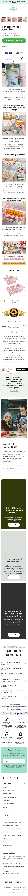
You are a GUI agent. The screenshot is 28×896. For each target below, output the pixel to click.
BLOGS (5, 807)
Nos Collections (13, 525)
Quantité (4, 46)
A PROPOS (6, 800)
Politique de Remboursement (11, 829)
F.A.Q (4, 838)
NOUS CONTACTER (8, 804)
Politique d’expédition (11, 892)
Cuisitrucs (8, 887)
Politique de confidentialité (10, 825)
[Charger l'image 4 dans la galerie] (14, 19)
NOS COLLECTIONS (8, 790)
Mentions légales (8, 819)
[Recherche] (21, 8)
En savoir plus (14, 391)
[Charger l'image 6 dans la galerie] (25, 19)
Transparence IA (7, 845)
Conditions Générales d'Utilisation (12, 835)
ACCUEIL (5, 787)
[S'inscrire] (23, 761)
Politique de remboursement (19, 887)
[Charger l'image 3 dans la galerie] (9, 19)
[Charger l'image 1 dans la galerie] (3, 19)
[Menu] (3, 8)
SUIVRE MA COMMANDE (10, 797)
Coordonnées (20, 892)
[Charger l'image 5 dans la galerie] (20, 19)
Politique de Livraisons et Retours (12, 822)
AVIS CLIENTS (7, 794)
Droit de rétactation (8, 842)
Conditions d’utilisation (21, 889)
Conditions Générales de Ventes (12, 832)
